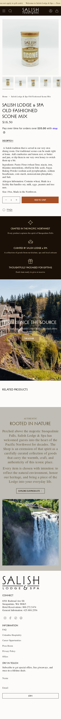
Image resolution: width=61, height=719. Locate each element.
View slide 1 (27, 378)
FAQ (4, 629)
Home (5, 96)
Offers (5, 656)
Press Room (7, 645)
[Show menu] (4, 11)
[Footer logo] (20, 583)
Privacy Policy (9, 651)
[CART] (57, 11)
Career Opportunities (11, 640)
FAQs (10, 209)
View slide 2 (30, 378)
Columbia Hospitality (11, 635)
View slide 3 (33, 378)
